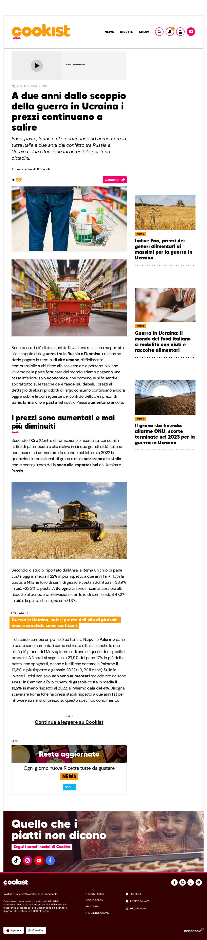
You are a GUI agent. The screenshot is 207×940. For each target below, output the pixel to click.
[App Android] (36, 930)
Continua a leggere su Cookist (69, 722)
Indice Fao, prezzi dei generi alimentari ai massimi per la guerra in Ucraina (163, 249)
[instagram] (27, 860)
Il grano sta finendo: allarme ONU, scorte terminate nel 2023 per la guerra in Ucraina (165, 434)
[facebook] (50, 860)
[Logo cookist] (41, 32)
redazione (92, 906)
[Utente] (180, 31)
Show (144, 32)
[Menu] (191, 31)
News (109, 32)
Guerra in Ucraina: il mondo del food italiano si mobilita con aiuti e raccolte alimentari (163, 341)
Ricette (126, 32)
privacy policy (95, 894)
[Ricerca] (159, 31)
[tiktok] (16, 860)
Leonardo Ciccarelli (36, 169)
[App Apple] (13, 930)
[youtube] (38, 860)
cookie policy (94, 900)
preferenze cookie (97, 912)
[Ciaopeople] (194, 930)
